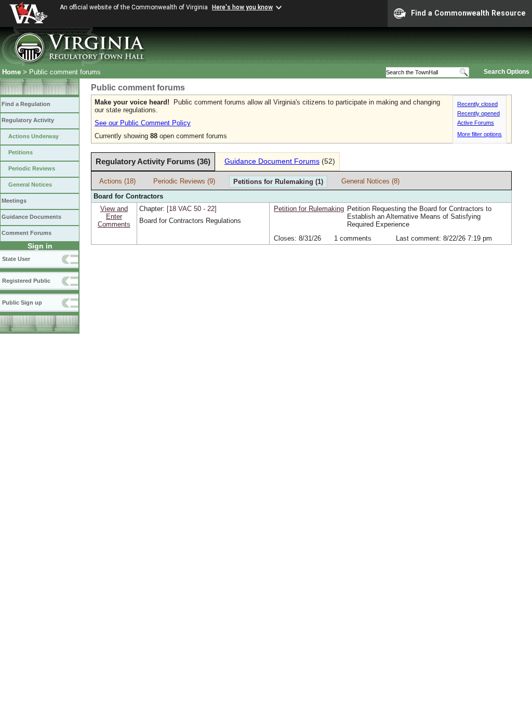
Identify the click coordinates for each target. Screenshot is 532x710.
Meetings (14, 201)
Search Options (506, 72)
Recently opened (478, 113)
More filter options (479, 134)
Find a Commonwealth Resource (468, 13)
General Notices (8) (370, 181)
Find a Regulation (26, 104)
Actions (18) (117, 181)
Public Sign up (22, 302)
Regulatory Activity (28, 120)
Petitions (20, 152)
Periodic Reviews (31, 168)
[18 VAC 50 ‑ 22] (192, 209)
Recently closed (477, 104)
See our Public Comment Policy (143, 123)
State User (16, 259)
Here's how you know (242, 7)
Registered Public (26, 281)
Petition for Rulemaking (309, 209)
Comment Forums (26, 233)
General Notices (30, 184)
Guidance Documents (31, 217)
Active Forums (475, 123)
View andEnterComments (114, 216)
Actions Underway (33, 136)
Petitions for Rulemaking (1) (278, 182)
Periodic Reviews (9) (184, 181)
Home (11, 72)
